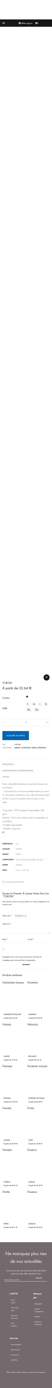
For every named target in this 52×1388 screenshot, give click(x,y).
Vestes (34, 748)
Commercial (15, 1355)
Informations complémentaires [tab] (17, 770)
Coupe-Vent (26, 748)
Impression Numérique (38, 1323)
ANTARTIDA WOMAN (12, 1014)
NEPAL (6, 1224)
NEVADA (7, 1098)
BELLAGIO (32, 1056)
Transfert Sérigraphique (39, 1310)
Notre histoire (13, 1301)
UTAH (30, 1140)
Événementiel (15, 1350)
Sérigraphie (38, 1304)
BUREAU (17, 748)
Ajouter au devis (15, 735)
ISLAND (7, 1056)
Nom (5, 939)
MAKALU (32, 1224)
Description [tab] (8, 764)
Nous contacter (14, 1324)
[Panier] (42, 23)
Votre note (7, 916)
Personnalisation (16, 1345)
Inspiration (14, 1360)
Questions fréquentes (14, 1316)
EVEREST (7, 1182)
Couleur (6, 698)
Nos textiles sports (15, 1309)
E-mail (31, 939)
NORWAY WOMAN (36, 1098)
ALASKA (7, 1140)
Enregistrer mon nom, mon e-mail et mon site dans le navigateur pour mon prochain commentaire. (21, 958)
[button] (27, 697)
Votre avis (6, 924)
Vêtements (42, 748)
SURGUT (31, 1182)
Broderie (37, 1317)
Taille (4, 708)
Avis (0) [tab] (5, 777)
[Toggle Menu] (3, 23)
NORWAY (32, 1014)
